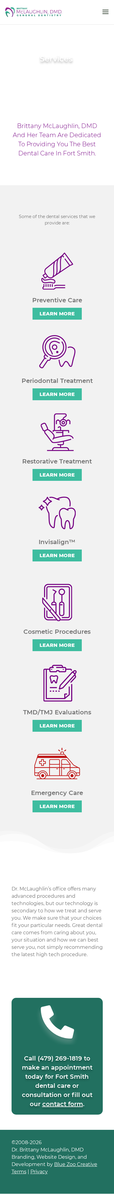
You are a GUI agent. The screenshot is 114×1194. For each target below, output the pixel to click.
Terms (19, 1172)
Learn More (57, 314)
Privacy (39, 1172)
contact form (62, 1104)
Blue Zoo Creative (75, 1164)
